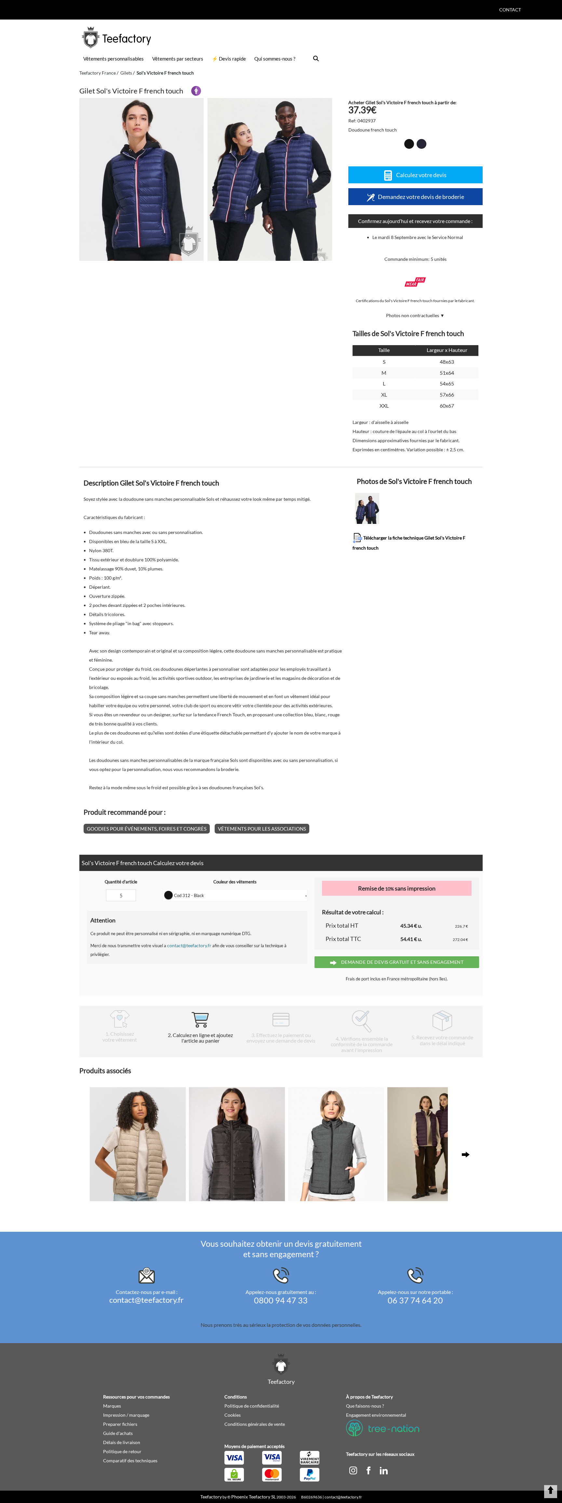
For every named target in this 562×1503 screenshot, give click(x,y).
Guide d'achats (118, 1433)
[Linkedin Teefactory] (384, 1469)
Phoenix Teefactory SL (253, 1496)
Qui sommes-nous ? (274, 59)
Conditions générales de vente (254, 1424)
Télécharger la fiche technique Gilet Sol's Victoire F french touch (409, 542)
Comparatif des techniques (130, 1460)
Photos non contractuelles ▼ (415, 315)
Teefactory (211, 1496)
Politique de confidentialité (251, 1406)
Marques (112, 1406)
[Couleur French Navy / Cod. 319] (421, 144)
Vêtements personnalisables (113, 59)
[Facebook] (369, 1469)
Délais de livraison (121, 1442)
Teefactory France (97, 73)
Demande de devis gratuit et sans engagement (401, 962)
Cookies (232, 1415)
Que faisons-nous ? (365, 1406)
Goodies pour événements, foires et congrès (147, 829)
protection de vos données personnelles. (316, 1325)
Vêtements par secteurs (177, 59)
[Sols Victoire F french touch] (141, 179)
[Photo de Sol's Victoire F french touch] (269, 179)
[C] (353, 1469)
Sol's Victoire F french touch (165, 73)
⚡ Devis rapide (229, 59)
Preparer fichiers (120, 1424)
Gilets (126, 73)
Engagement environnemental (376, 1415)
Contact (510, 9)
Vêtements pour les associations (262, 829)
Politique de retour (122, 1451)
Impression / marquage (126, 1415)
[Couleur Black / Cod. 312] (409, 144)
